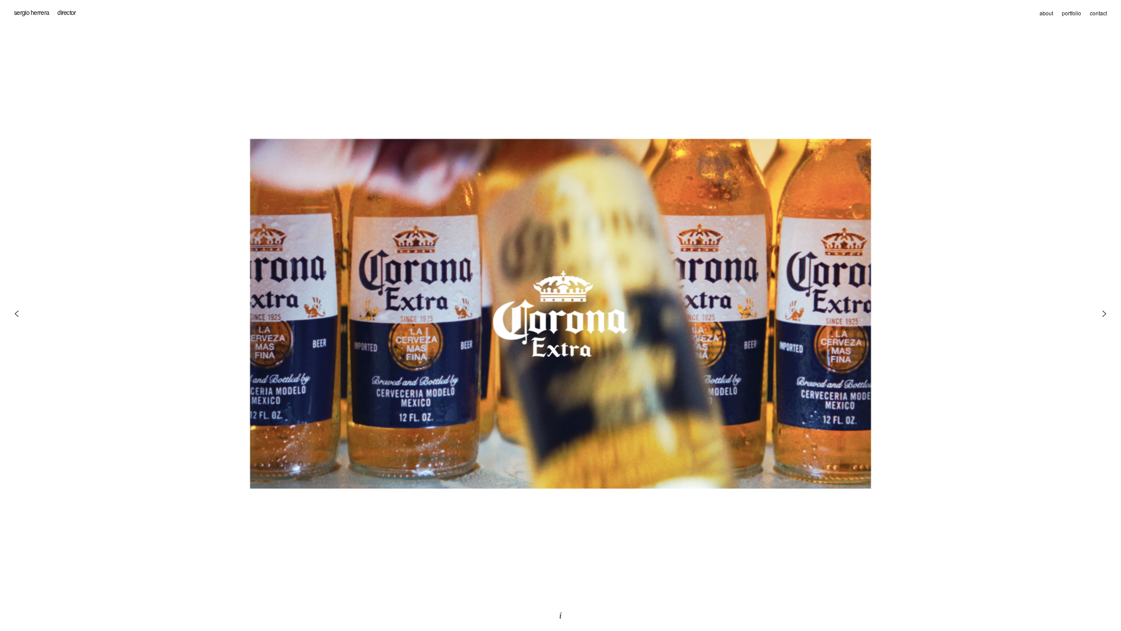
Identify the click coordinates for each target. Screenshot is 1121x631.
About (1046, 13)
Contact (1098, 13)
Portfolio (1071, 13)
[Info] (560, 615)
